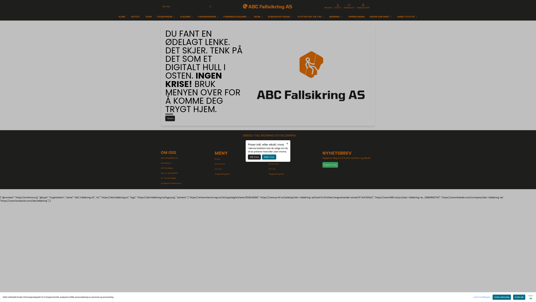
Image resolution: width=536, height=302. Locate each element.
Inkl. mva (254, 157)
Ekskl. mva (269, 157)
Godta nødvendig (501, 297)
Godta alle (519, 297)
